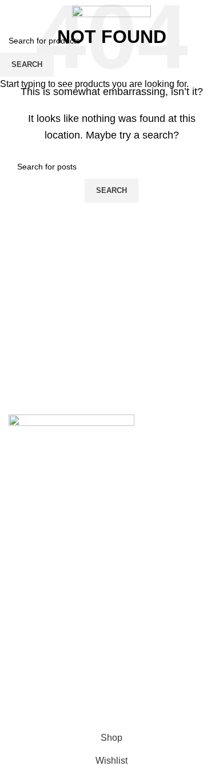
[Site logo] (111, 10)
